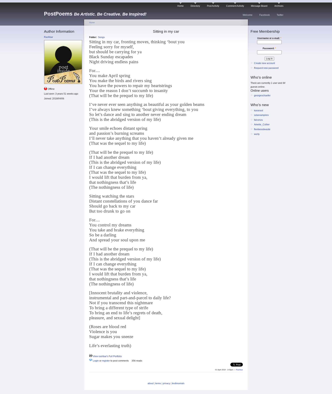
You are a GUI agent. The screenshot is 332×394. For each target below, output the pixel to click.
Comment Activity (235, 6)
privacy (166, 383)
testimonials (178, 383)
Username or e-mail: (269, 38)
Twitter (280, 15)
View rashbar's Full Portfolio (107, 356)
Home (180, 6)
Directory (195, 6)
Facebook (264, 15)
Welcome (247, 15)
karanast (258, 110)
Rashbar (48, 37)
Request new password (266, 68)
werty (257, 134)
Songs (101, 37)
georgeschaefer (262, 95)
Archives (278, 6)
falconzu (258, 120)
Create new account (264, 63)
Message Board (259, 6)
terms (158, 383)
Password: (269, 48)
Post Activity (213, 6)
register (106, 360)
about (151, 383)
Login (96, 360)
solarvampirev (261, 115)
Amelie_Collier (262, 124)
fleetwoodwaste (262, 129)
